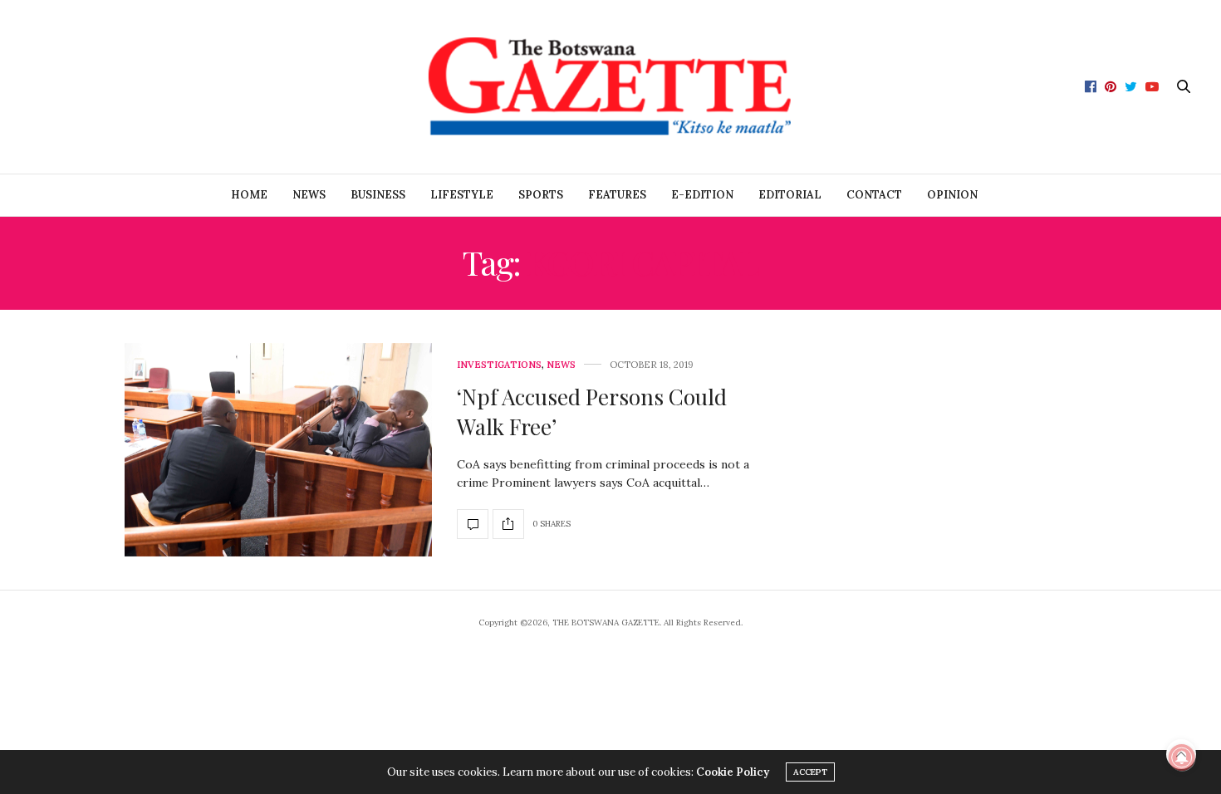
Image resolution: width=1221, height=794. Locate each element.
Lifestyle (461, 195)
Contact (874, 195)
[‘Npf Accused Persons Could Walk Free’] (278, 449)
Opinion (952, 195)
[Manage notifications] (1182, 757)
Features (617, 195)
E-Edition (702, 195)
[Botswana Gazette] (610, 87)
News (309, 195)
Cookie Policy (732, 772)
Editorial (789, 195)
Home (249, 195)
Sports (540, 195)
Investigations (499, 365)
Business (378, 195)
